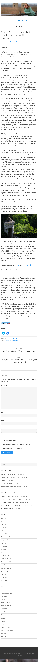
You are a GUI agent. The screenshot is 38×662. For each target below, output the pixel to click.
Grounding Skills (6, 602)
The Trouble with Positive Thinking (18, 496)
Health (3, 496)
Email (3, 420)
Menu (20, 26)
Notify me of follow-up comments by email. (17, 444)
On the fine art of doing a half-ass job (12, 474)
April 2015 (4, 531)
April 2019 (4, 518)
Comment (4, 385)
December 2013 (6, 558)
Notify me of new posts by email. (13, 448)
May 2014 (4, 549)
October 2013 (5, 565)
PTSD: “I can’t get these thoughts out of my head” (16, 477)
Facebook (28, 265)
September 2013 (6, 568)
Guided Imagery (6, 605)
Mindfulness (5, 615)
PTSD (10, 338)
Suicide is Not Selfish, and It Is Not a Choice (14, 487)
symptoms (15, 338)
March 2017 (4, 521)
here (12, 75)
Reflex (3, 624)
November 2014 (6, 537)
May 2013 (4, 580)
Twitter (16, 265)
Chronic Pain (5, 590)
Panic (3, 618)
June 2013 (4, 577)
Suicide (3, 633)
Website (3, 428)
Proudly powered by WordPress (13, 653)
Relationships (5, 627)
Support (3, 637)
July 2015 (3, 524)
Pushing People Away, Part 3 (9, 483)
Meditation (4, 612)
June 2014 (4, 546)
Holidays (4, 609)
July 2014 (3, 543)
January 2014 (5, 555)
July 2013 (3, 574)
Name (3, 412)
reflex (10, 340)
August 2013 (4, 571)
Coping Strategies (6, 593)
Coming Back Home (19, 20)
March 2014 (4, 552)
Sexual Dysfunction (7, 630)
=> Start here (17, 509)
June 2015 (4, 527)
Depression (4, 596)
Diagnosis (4, 599)
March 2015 (4, 534)
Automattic (19, 655)
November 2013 (6, 562)
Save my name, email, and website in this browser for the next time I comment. (18, 439)
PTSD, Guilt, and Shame (8, 480)
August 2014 (4, 540)
